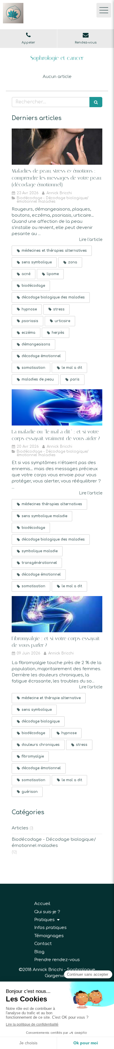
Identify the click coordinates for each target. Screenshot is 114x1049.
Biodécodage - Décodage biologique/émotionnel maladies (54, 842)
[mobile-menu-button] (103, 10)
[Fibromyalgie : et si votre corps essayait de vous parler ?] (57, 614)
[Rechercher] (95, 102)
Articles (20, 828)
